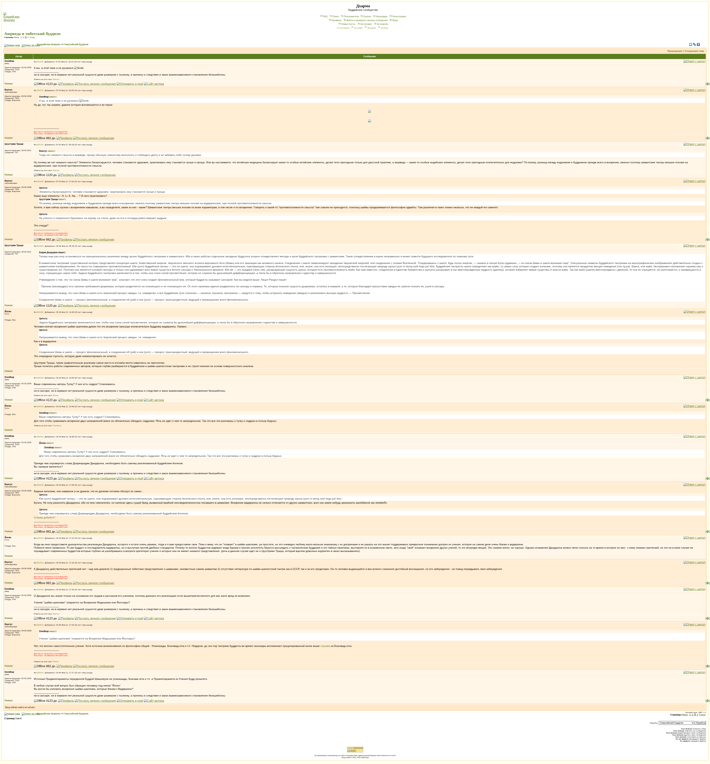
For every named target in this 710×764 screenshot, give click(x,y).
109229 (39, 378)
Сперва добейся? (44, 517)
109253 (39, 673)
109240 (39, 538)
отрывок (325, 645)
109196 (39, 246)
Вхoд (395, 20)
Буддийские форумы (48, 44)
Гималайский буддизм (76, 44)
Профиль (337, 20)
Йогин (56, 395)
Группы (367, 16)
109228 (39, 312)
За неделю (382, 24)
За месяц (384, 28)
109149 (39, 181)
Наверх (9, 83)
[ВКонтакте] (698, 44)
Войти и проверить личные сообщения (367, 20)
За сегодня (366, 24)
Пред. (16, 37)
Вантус (56, 79)
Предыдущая (674, 51)
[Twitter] (691, 44)
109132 (39, 145)
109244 (39, 590)
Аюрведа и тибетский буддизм (32, 33)
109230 (39, 407)
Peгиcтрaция (399, 16)
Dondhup (57, 426)
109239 (39, 485)
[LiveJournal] (695, 44)
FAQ (325, 16)
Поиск (335, 16)
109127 (39, 90)
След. (32, 37)
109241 (39, 563)
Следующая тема (694, 51)
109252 (39, 625)
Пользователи (351, 16)
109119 (39, 62)
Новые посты (348, 24)
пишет (52, 97)
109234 (39, 437)
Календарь (382, 16)
